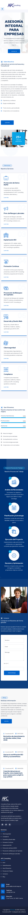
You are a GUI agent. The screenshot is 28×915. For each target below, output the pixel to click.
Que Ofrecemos (7, 868)
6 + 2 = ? (6, 663)
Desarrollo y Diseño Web (13, 321)
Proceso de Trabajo (8, 871)
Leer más (7, 122)
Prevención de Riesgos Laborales (11, 853)
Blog (4, 876)
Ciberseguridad (10, 348)
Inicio (4, 862)
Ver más (6, 721)
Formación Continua (11, 266)
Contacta (14, 51)
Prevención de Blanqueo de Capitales (13, 294)
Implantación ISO (10, 240)
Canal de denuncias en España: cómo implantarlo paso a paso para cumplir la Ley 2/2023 (13, 774)
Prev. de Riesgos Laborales (14, 213)
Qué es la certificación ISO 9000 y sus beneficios (13, 756)
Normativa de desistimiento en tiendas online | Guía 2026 (14, 738)
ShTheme (12, 910)
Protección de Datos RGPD (12, 184)
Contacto (5, 874)
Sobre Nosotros (7, 865)
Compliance (8, 374)
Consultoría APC (9, 733)
